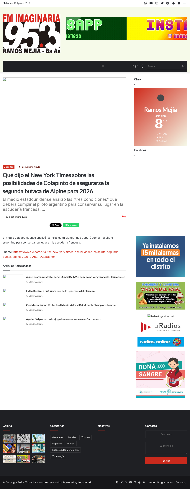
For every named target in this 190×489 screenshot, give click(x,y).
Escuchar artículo (31, 166)
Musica (71, 443)
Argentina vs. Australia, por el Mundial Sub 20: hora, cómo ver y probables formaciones (75, 276)
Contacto (151, 425)
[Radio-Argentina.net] (160, 316)
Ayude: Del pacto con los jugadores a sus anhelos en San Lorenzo (63, 319)
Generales (57, 437)
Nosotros (104, 425)
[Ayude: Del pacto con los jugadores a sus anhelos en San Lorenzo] (13, 322)
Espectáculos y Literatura (65, 449)
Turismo (85, 437)
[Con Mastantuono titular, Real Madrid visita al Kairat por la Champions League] (13, 308)
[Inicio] (31, 33)
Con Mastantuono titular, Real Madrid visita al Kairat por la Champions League (71, 305)
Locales (72, 437)
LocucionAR (84, 482)
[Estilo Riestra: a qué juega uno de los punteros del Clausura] (13, 294)
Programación (165, 482)
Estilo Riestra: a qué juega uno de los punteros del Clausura (60, 291)
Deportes (8, 166)
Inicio (152, 482)
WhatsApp (72, 225)
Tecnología (58, 456)
